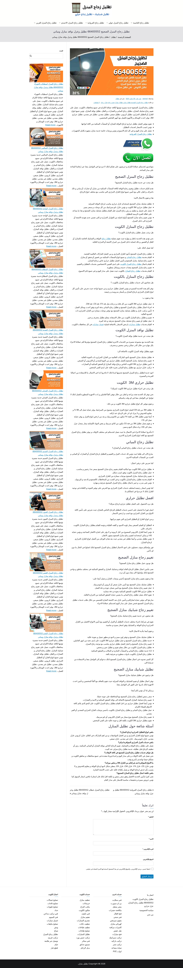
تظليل (117, 98)
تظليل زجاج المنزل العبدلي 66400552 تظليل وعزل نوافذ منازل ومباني (47, 392)
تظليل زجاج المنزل (50, 934)
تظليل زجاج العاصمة (141, 23)
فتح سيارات (117, 934)
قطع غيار (54, 948)
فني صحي (118, 917)
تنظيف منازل (85, 900)
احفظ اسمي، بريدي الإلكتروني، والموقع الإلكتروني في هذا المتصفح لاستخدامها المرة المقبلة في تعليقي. (118, 869)
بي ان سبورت (116, 903)
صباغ (56, 931)
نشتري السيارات (83, 920)
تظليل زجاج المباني (133, 257)
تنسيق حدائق (85, 944)
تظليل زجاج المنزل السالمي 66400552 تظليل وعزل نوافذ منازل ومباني (47, 150)
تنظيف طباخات (84, 927)
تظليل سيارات (134, 324)
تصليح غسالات (52, 900)
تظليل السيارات (83, 934)
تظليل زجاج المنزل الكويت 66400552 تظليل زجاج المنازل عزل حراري (140, 902)
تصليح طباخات (84, 931)
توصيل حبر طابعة (51, 941)
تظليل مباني (127, 102)
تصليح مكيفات (52, 924)
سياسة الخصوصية (146, 910)
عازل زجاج (104, 102)
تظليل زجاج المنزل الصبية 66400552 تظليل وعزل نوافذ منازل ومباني (48, 331)
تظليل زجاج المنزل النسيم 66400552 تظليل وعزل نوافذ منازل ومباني (48, 453)
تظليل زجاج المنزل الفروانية (141, 134)
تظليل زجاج (106, 238)
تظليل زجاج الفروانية (96, 23)
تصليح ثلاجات (53, 903)
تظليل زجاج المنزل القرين (46, 23)
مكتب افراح (85, 907)
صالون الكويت (84, 910)
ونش (56, 927)
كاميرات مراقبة (115, 927)
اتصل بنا (150, 895)
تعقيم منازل (85, 917)
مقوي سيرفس (116, 920)
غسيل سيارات (98, 324)
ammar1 (145, 98)
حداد (56, 910)
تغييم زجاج (111, 102)
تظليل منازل (119, 102)
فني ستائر (86, 941)
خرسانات (86, 903)
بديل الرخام (85, 948)
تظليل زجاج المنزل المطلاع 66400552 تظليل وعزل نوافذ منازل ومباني (47, 271)
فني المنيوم (53, 917)
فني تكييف (86, 914)
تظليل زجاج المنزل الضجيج (139, 102)
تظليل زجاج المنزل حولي (118, 23)
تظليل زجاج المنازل (132, 271)
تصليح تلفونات (52, 907)
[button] (132, 23)
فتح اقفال (118, 914)
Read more (50, 124)
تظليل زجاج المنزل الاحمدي (72, 23)
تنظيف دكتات (84, 924)
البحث (61, 51)
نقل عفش (118, 931)
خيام (56, 944)
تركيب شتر (117, 944)
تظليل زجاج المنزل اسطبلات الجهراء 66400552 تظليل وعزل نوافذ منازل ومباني (48, 87)
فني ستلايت (117, 900)
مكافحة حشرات (115, 910)
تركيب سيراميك (115, 938)
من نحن (150, 915)
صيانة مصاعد (116, 948)
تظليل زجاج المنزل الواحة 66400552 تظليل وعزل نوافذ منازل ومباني (48, 210)
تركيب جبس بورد (83, 938)
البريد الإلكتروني (147, 849)
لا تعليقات (97, 102)
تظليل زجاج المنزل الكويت (131, 264)
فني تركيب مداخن (51, 914)
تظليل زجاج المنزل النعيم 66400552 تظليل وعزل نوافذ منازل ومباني (48, 635)
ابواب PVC (117, 951)
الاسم (151, 839)
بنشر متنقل (117, 907)
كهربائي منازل (116, 924)
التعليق (150, 817)
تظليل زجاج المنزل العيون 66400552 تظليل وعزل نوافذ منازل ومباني (48, 514)
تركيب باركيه (117, 941)
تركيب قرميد (53, 938)
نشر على (133, 98)
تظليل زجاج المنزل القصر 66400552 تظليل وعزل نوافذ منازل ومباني (48, 574)
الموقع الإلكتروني (148, 859)
